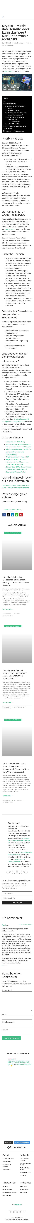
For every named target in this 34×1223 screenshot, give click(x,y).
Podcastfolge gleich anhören (14, 131)
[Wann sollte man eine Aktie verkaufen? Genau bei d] (17, 1131)
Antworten (4, 965)
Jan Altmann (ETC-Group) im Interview (17, 107)
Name (5, 1014)
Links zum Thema (13, 123)
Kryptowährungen (11, 511)
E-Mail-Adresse (8, 1022)
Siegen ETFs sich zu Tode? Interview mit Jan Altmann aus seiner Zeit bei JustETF (17, 461)
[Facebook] (11, 872)
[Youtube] (25, 872)
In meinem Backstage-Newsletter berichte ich (19, 840)
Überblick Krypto (10, 103)
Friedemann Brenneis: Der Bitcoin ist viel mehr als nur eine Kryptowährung (18, 451)
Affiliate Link (18, 1204)
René (4, 925)
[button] (19, 17)
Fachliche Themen (13, 110)
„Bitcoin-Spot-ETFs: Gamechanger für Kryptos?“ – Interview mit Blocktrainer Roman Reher (19, 469)
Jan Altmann (9, 71)
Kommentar (7, 990)
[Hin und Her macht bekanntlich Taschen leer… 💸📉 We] (17, 1095)
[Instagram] (15, 872)
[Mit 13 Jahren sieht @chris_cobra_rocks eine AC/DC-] (17, 1078)
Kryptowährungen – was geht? (17, 457)
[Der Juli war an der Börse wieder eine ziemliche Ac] (17, 1113)
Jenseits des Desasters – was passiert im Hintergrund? (17, 114)
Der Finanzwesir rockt (13, 509)
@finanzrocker (17, 1147)
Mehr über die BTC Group (15, 442)
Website (5, 1030)
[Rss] (18, 1212)
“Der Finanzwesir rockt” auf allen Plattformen (15, 127)
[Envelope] (9, 1212)
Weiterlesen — (7, 609)
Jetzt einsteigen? (15, 121)
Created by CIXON (17, 1217)
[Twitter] (22, 872)
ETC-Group (9, 229)
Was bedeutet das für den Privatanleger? (16, 118)
